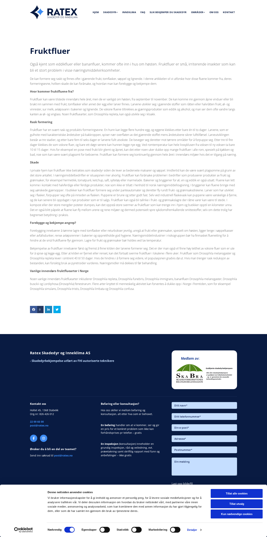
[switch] (105, 530)
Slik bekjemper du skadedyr (168, 12)
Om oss (214, 12)
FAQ (142, 12)
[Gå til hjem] (54, 12)
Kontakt (229, 12)
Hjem (96, 12)
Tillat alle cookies (237, 493)
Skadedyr (109, 12)
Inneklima (129, 12)
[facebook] (33, 438)
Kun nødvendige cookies (236, 514)
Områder (197, 12)
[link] (110, 12)
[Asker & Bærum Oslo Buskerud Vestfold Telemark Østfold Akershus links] (204, 12)
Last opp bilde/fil (182, 483)
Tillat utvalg (236, 503)
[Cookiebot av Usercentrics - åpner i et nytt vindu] (23, 530)
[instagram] (43, 438)
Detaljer (192, 529)
